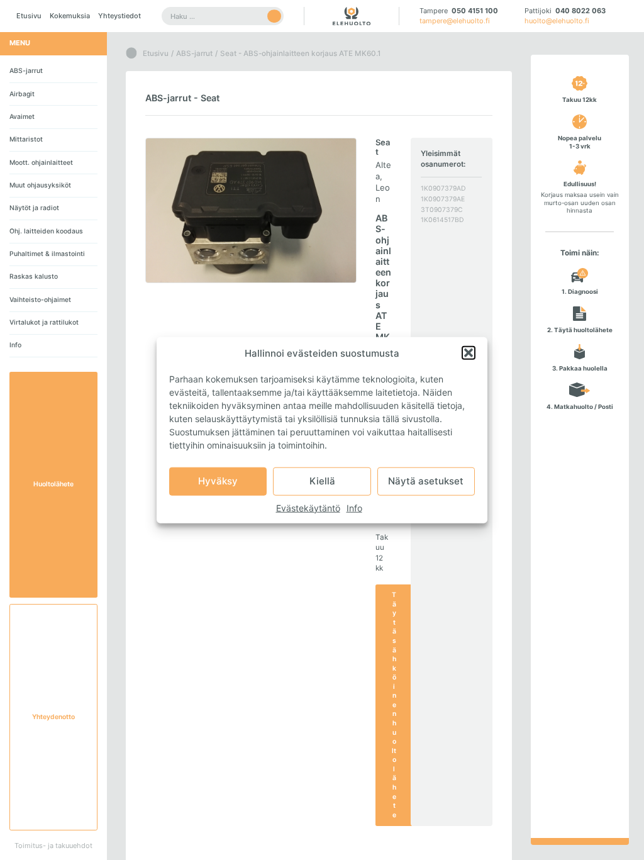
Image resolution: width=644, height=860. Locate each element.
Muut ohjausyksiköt (40, 185)
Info (354, 507)
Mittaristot (26, 139)
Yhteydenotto (53, 717)
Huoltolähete (53, 484)
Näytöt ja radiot (34, 208)
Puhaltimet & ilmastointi (47, 254)
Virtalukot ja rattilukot (44, 322)
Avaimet (22, 117)
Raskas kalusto (33, 276)
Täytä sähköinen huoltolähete (394, 705)
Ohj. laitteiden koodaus (46, 231)
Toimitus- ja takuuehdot (53, 845)
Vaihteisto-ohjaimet (40, 300)
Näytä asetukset (426, 481)
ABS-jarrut (26, 71)
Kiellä (322, 481)
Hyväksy (218, 481)
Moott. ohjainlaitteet (41, 163)
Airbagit (22, 94)
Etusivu (29, 15)
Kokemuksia (70, 15)
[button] (468, 353)
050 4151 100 (475, 10)
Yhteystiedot (119, 15)
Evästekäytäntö (308, 507)
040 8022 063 (580, 10)
